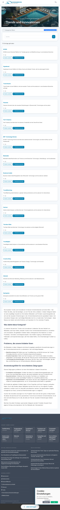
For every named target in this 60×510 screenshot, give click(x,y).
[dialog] (47, 496)
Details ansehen (7, 57)
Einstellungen (47, 500)
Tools (3, 490)
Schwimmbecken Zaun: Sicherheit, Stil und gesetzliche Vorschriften (42, 460)
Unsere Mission (6, 481)
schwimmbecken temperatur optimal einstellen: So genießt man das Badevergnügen (14, 451)
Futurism (5, 102)
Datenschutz (5, 478)
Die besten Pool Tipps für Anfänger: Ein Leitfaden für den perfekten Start (15, 458)
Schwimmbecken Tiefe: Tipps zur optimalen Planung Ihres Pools (45, 451)
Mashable (6, 156)
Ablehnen (46, 502)
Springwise (6, 293)
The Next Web (7, 224)
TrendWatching (7, 190)
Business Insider (7, 173)
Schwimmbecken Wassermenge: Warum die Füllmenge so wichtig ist (42, 464)
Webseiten (21, 18)
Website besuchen (19, 57)
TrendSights (6, 241)
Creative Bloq (7, 259)
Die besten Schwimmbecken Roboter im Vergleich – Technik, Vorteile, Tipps (44, 455)
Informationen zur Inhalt (8, 484)
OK (54, 502)
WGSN (5, 49)
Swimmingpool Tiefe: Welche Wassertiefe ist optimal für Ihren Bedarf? (45, 468)
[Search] (55, 2)
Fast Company (7, 119)
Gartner (5, 207)
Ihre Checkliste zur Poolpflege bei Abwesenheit (13, 455)
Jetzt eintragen (31, 507)
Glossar (4, 487)
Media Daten (5, 495)
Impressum (5, 476)
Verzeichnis (14, 18)
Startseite (8, 18)
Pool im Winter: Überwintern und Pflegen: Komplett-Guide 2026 (14, 467)
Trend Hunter (7, 83)
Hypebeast (6, 66)
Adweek (5, 276)
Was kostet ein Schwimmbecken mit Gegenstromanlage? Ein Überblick (10, 462)
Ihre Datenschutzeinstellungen (10, 492)
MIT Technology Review (10, 137)
